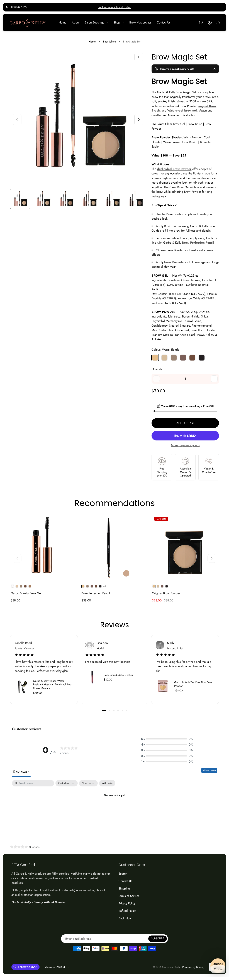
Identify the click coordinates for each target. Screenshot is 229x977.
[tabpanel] (114, 807)
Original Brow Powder (166, 593)
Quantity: (157, 369)
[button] (104, 710)
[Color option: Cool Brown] (92, 586)
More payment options (185, 445)
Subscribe (157, 939)
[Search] (201, 23)
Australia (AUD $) (55, 967)
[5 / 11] (113, 199)
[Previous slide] (17, 119)
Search (122, 873)
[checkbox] (107, 783)
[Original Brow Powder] (185, 548)
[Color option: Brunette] (25, 586)
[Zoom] (138, 57)
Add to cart (185, 423)
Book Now (124, 918)
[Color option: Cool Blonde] (158, 586)
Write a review (209, 770)
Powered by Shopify (193, 967)
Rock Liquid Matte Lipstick (118, 675)
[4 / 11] (89, 199)
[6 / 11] (136, 199)
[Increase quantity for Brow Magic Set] (214, 378)
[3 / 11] (66, 199)
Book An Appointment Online (114, 7)
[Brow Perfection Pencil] (114, 548)
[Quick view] (70, 521)
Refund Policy (127, 911)
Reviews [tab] (21, 771)
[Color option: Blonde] (17, 586)
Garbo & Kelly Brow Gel (26, 593)
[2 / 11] (43, 199)
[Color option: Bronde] (29, 586)
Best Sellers (109, 41)
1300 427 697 (19, 7)
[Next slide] (138, 119)
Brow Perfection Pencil (95, 593)
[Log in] (210, 23)
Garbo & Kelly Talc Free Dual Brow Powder (193, 684)
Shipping (124, 888)
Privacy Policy (126, 903)
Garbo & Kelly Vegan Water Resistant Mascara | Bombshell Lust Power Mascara (52, 684)
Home (92, 41)
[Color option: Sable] (100, 586)
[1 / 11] (20, 199)
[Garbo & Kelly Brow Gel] (44, 548)
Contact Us (125, 881)
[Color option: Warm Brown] (21, 586)
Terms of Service (129, 896)
